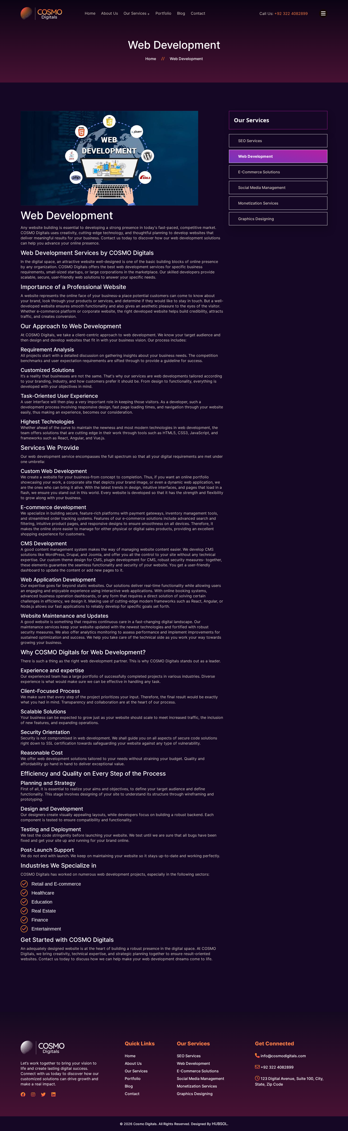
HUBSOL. (220, 1123)
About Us (109, 13)
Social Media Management (262, 187)
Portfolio (163, 13)
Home (90, 13)
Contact (198, 13)
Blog (181, 13)
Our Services (135, 13)
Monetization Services (258, 203)
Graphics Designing (256, 218)
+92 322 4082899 (277, 1067)
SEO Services (250, 140)
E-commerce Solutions (259, 172)
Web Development (186, 58)
